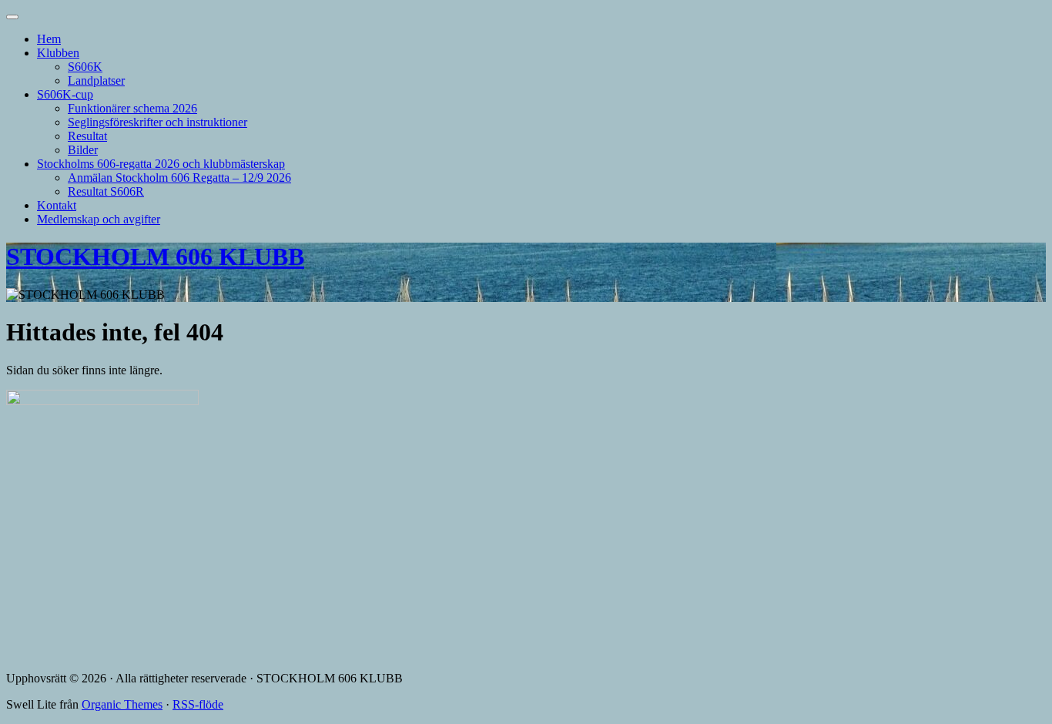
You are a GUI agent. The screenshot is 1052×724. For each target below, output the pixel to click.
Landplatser (96, 80)
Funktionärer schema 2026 (132, 108)
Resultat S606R (106, 191)
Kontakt (56, 205)
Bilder (83, 149)
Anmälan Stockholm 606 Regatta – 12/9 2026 (179, 177)
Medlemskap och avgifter (98, 219)
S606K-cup (65, 94)
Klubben (58, 52)
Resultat (87, 135)
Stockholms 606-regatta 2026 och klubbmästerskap (161, 163)
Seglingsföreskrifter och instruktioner (157, 122)
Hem (49, 38)
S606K (85, 66)
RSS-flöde (198, 704)
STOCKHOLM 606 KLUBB (155, 256)
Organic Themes (122, 704)
